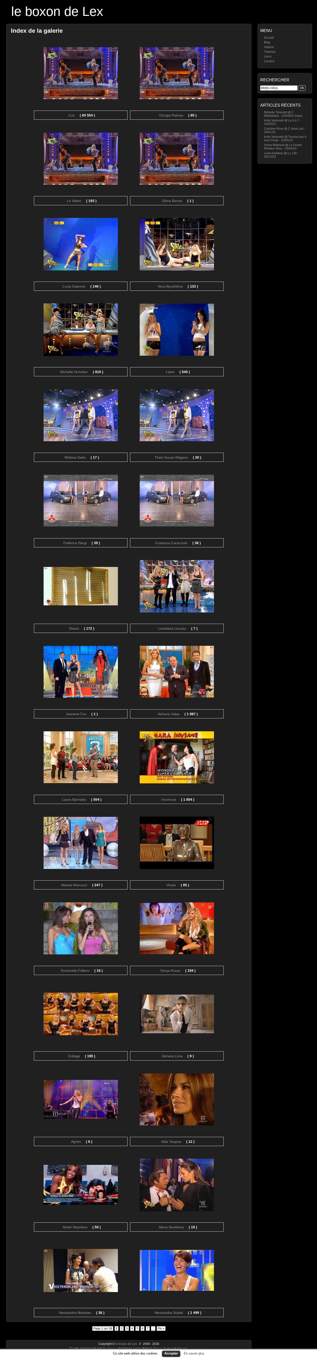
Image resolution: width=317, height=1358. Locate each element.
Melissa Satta (75, 457)
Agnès (76, 1142)
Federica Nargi (75, 543)
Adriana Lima (172, 1056)
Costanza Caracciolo (171, 543)
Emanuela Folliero (75, 971)
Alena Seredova (171, 1227)
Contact (269, 61)
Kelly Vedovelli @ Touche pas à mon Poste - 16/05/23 (285, 138)
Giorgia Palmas (171, 115)
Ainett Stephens (75, 1227)
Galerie (269, 47)
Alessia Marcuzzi (74, 885)
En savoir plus (194, 1353)
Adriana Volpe (169, 714)
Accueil (269, 37)
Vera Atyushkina (170, 286)
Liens (267, 56)
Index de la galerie (37, 30)
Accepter (171, 1353)
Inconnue (168, 799)
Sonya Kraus (170, 971)
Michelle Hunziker (74, 372)
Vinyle (171, 885)
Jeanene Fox (76, 714)
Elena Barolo (172, 201)
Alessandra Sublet (169, 1313)
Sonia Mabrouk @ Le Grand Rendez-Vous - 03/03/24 (283, 146)
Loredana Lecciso (172, 628)
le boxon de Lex (57, 11)
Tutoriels (270, 52)
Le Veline (74, 201)
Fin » (161, 1328)
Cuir (71, 115)
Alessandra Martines (75, 1313)
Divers (74, 628)
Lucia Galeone (74, 286)
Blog (267, 42)
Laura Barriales (74, 799)
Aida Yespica (171, 1142)
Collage (74, 1056)
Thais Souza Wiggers (171, 457)
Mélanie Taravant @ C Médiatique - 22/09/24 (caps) (283, 114)
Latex (170, 372)
